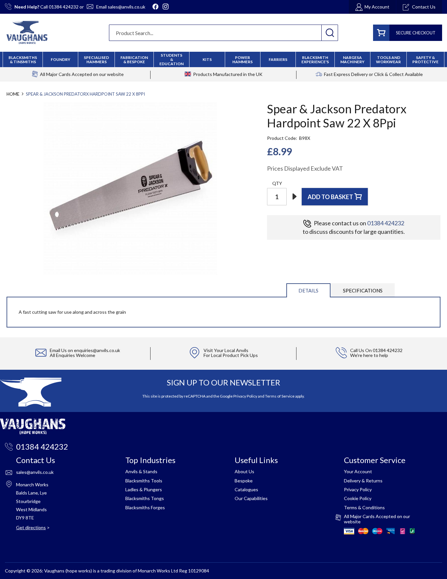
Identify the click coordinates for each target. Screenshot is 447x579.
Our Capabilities (251, 498)
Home (13, 94)
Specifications (363, 290)
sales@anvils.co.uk (126, 6)
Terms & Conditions (364, 507)
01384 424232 (64, 6)
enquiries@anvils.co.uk (97, 350)
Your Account (358, 471)
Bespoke (244, 480)
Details (308, 290)
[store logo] (27, 32)
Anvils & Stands (141, 471)
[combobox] (223, 33)
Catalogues (246, 489)
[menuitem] (134, 59)
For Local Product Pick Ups (231, 355)
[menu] (223, 59)
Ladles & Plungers (143, 489)
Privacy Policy (245, 396)
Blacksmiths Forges (145, 507)
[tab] (308, 290)
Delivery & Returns (363, 480)
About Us (244, 471)
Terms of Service (280, 396)
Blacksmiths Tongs (144, 498)
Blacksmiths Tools (143, 480)
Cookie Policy (357, 498)
